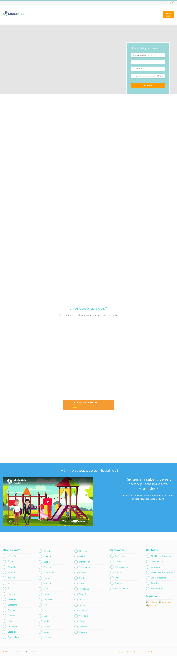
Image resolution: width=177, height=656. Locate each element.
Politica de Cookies (155, 652)
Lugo (46, 616)
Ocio (117, 578)
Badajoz (11, 594)
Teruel (82, 599)
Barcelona (12, 605)
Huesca (47, 583)
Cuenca (47, 556)
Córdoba (47, 551)
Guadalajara (48, 572)
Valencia (83, 610)
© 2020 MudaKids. (10, 652)
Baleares (12, 599)
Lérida (46, 610)
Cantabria (12, 626)
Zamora (83, 626)
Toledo (82, 605)
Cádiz (10, 621)
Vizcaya (83, 621)
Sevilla (82, 578)
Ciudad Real (13, 637)
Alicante (11, 572)
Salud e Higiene (122, 588)
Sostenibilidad (157, 588)
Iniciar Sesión (157, 561)
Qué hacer (120, 556)
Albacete (12, 567)
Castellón (12, 632)
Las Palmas (48, 599)
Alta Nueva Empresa (161, 556)
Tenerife (83, 594)
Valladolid (83, 616)
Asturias (11, 583)
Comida (119, 561)
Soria (81, 583)
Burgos (11, 610)
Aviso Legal (118, 652)
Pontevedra (85, 562)
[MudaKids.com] (13, 14)
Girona (46, 562)
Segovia (83, 572)
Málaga (46, 626)
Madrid (46, 621)
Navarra (47, 637)
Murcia (46, 632)
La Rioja (47, 594)
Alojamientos (121, 567)
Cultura (118, 583)
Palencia (83, 556)
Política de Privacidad (135, 652)
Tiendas (118, 572)
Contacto (155, 567)
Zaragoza (83, 632)
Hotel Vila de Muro (154, 454)
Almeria (11, 578)
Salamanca (84, 567)
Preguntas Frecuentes (162, 572)
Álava (10, 561)
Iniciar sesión (168, 14)
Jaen (45, 589)
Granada (47, 567)
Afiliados (155, 583)
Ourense (83, 551)
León (45, 605)
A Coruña (12, 556)
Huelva (46, 578)
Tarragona (84, 589)
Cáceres (11, 615)
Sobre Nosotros (158, 578)
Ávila (10, 588)
